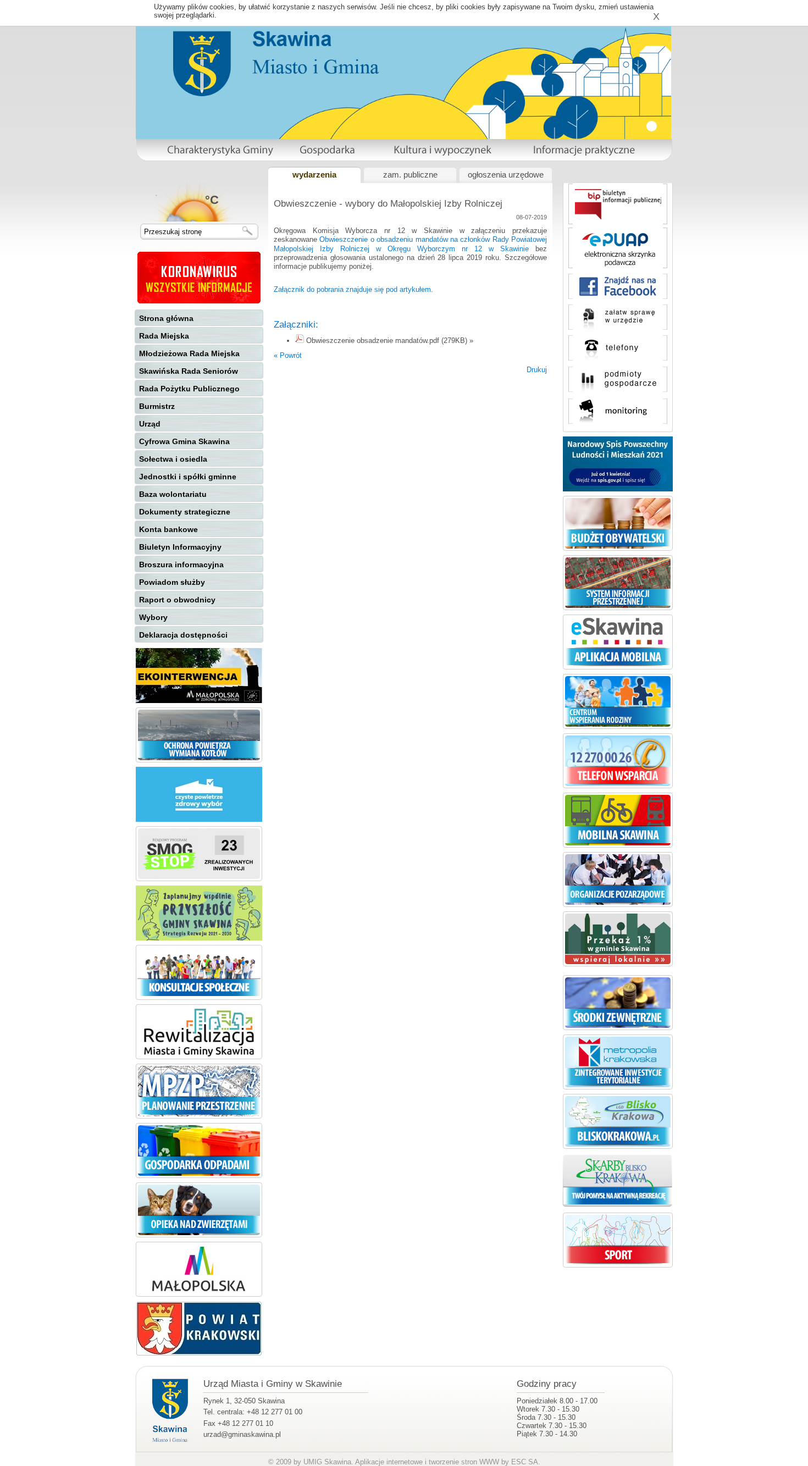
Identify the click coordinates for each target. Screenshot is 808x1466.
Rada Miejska (164, 335)
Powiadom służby (172, 582)
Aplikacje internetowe (389, 1462)
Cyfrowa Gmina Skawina (184, 441)
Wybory (153, 617)
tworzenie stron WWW (464, 1462)
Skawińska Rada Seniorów (188, 371)
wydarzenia (314, 174)
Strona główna (166, 318)
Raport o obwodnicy (177, 599)
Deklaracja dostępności (183, 634)
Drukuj (537, 370)
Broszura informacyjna (181, 564)
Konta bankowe (168, 529)
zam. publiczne (410, 174)
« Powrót (288, 355)
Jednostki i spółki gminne (187, 476)
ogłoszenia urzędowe (506, 174)
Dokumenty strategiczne (184, 511)
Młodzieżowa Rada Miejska (189, 353)
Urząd (150, 423)
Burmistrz (157, 406)
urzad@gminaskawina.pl (242, 1434)
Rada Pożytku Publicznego (189, 388)
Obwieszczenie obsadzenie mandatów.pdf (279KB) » (389, 340)
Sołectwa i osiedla (173, 459)
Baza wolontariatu (173, 494)
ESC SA (524, 1462)
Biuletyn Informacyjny (180, 547)
